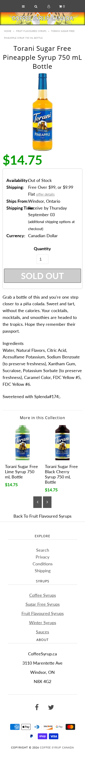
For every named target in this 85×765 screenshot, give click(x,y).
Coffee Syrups (42, 595)
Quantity (42, 248)
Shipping (43, 570)
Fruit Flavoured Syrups (31, 31)
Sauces (42, 631)
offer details (45, 194)
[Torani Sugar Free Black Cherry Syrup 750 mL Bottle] (62, 442)
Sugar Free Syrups (43, 604)
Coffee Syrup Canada (42, 18)
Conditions (43, 563)
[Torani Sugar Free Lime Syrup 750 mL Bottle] (22, 442)
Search (42, 550)
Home (7, 31)
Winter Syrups (42, 622)
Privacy (42, 556)
